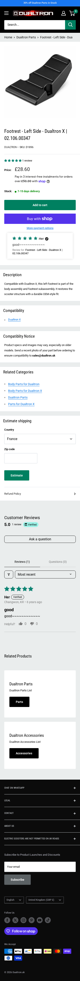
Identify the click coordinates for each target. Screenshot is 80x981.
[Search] (70, 25)
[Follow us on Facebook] (7, 920)
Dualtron (10, 147)
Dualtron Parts (26, 37)
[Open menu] (6, 13)
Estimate (17, 475)
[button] (13, 160)
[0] (72, 13)
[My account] (63, 13)
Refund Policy (12, 493)
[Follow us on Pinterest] (32, 920)
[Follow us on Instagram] (23, 920)
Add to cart (40, 205)
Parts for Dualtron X (21, 404)
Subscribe (17, 879)
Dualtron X (14, 319)
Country (9, 429)
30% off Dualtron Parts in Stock (40, 2)
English (10, 900)
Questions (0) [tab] (58, 561)
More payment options (40, 228)
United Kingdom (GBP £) (41, 900)
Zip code (9, 449)
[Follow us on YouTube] (40, 920)
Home (8, 37)
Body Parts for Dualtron (23, 384)
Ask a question (40, 539)
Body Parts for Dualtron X (25, 390)
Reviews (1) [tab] (22, 561)
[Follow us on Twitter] (15, 920)
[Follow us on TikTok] (48, 920)
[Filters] (8, 574)
